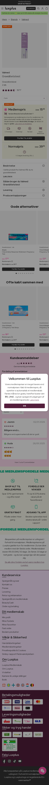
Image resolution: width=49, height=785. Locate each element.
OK (24, 406)
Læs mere (34, 400)
